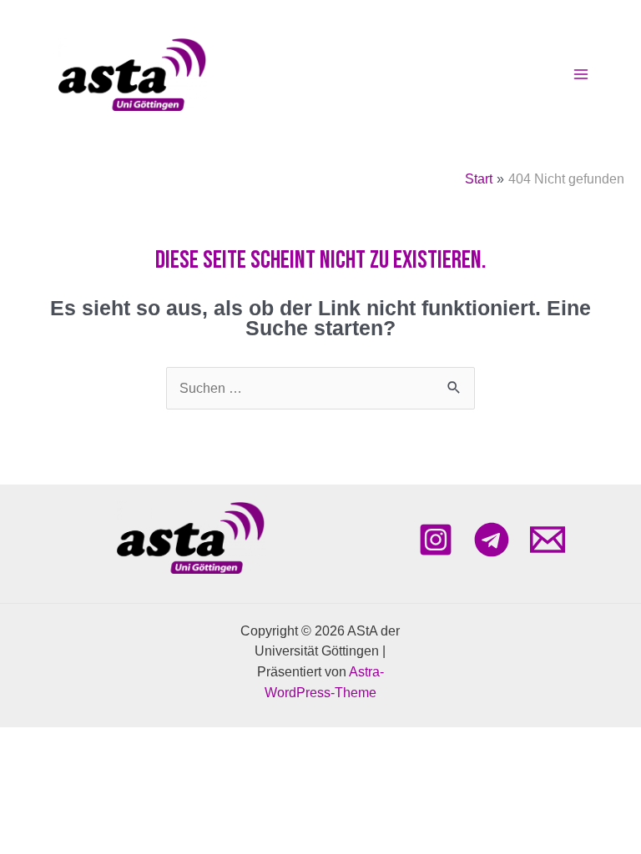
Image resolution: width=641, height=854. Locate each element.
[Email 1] (547, 539)
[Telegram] (491, 539)
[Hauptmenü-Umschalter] (580, 74)
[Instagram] (435, 539)
